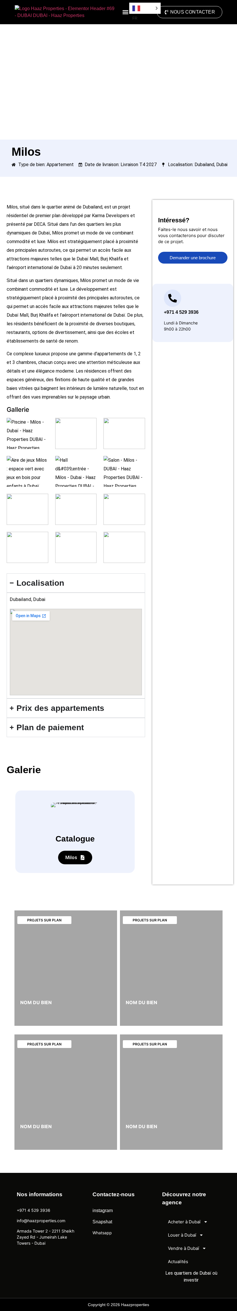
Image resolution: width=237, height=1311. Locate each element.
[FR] (145, 8)
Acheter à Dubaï (184, 1221)
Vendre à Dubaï (183, 1248)
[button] (125, 12)
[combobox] (224, 1305)
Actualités (178, 1261)
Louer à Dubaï (182, 1235)
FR (224, 1305)
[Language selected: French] (145, 8)
